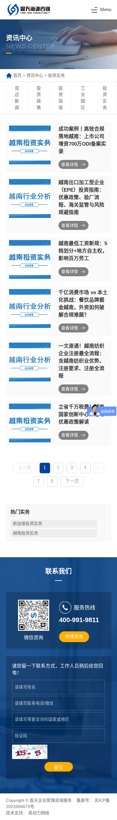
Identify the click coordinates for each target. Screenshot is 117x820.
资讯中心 (34, 75)
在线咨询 (74, 636)
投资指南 (60, 98)
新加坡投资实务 (27, 523)
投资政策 (39, 98)
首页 (17, 75)
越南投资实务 (25, 533)
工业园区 (83, 98)
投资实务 (56, 75)
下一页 (72, 481)
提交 (58, 767)
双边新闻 (17, 98)
